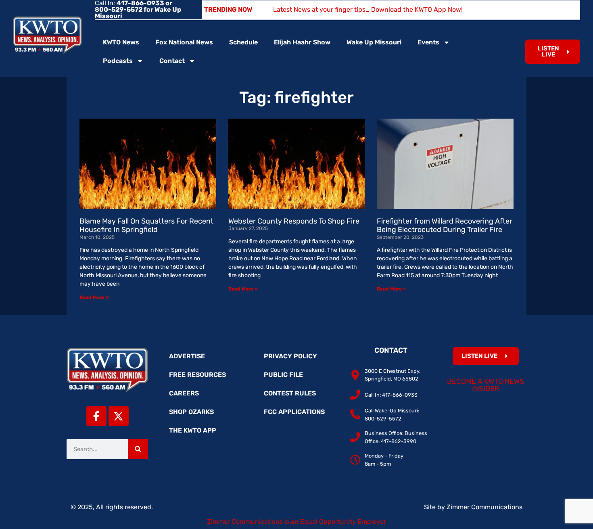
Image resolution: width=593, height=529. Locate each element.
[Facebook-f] (96, 416)
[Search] (138, 449)
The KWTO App (192, 430)
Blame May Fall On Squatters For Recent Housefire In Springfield (146, 225)
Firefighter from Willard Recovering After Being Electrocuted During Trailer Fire (444, 225)
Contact (172, 61)
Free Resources (197, 374)
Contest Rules (290, 393)
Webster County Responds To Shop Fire (293, 221)
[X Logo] (119, 416)
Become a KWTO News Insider (485, 385)
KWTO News (121, 42)
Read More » (94, 297)
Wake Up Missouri (374, 42)
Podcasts (118, 61)
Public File (283, 374)
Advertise (187, 356)
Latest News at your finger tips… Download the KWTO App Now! (368, 9)
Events (428, 42)
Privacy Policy (290, 356)
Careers (184, 393)
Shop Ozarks (191, 412)
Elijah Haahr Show (302, 42)
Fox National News (184, 42)
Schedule (243, 42)
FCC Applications (294, 412)
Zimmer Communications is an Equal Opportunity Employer (296, 521)
